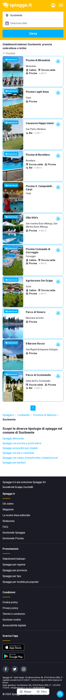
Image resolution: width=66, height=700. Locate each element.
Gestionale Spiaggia (14, 532)
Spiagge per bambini (14, 462)
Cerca (33, 33)
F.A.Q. (5, 526)
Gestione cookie (12, 619)
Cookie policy (10, 602)
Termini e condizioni (14, 613)
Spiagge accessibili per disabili (20, 448)
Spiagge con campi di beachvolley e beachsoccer (30, 457)
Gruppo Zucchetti (24, 487)
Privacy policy (10, 608)
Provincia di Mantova (44, 415)
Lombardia (23, 415)
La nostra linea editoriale (16, 515)
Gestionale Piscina (13, 538)
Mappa (27, 691)
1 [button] (33, 407)
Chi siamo (8, 503)
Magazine (8, 509)
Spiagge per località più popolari (21, 581)
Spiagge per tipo (12, 576)
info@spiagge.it (18, 688)
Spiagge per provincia (15, 570)
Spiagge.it (8, 415)
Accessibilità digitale (14, 625)
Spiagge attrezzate (13, 438)
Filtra (44, 691)
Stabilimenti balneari (14, 558)
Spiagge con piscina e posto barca (22, 443)
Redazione (9, 521)
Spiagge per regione (14, 564)
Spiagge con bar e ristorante (18, 452)
